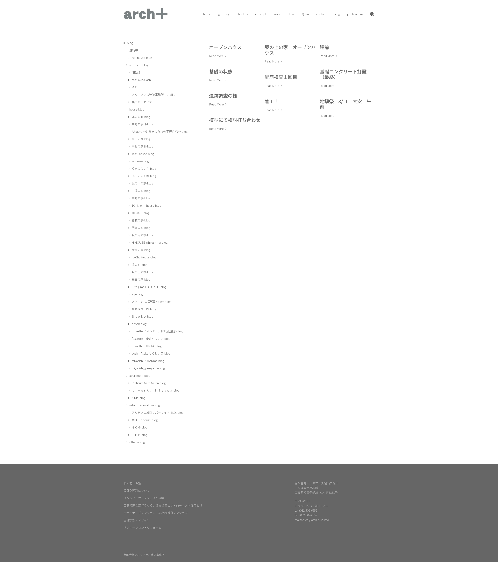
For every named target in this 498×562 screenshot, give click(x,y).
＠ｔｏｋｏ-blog (142, 316)
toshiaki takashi (141, 80)
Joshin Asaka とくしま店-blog (151, 353)
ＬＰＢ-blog (139, 435)
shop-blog (136, 294)
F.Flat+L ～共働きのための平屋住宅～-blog (160, 131)
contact (321, 14)
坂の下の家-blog (142, 183)
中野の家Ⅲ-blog (142, 124)
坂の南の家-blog (142, 235)
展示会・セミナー (143, 102)
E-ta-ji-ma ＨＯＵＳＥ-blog (149, 287)
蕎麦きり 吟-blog (144, 309)
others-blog (137, 442)
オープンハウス (225, 47)
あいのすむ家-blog (144, 176)
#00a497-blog (140, 213)
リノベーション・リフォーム (142, 527)
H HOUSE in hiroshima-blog (149, 242)
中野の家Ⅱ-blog (142, 146)
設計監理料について (137, 490)
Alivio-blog (138, 398)
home (207, 14)
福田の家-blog (141, 279)
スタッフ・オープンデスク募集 (144, 498)
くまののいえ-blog (144, 168)
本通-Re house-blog (145, 420)
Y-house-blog (140, 161)
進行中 (133, 50)
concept (260, 14)
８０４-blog (139, 427)
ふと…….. (138, 87)
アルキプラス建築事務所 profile (153, 94)
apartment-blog (139, 375)
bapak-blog (139, 324)
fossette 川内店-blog (146, 346)
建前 (324, 47)
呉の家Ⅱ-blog (141, 117)
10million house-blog (146, 205)
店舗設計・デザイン (137, 520)
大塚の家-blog (141, 250)
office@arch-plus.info (315, 520)
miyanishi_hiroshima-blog (148, 361)
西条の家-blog (141, 228)
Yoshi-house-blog (143, 154)
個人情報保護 (132, 483)
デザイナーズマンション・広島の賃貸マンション (156, 513)
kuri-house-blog (142, 57)
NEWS (136, 72)
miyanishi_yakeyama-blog (148, 368)
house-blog (136, 109)
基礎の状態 (220, 71)
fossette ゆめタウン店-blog (151, 338)
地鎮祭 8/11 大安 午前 (345, 104)
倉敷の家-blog (141, 220)
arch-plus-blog (138, 65)
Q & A (305, 14)
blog (337, 14)
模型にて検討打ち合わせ (234, 119)
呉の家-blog (139, 265)
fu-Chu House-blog (144, 257)
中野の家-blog (141, 198)
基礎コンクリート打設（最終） (343, 74)
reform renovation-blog (144, 405)
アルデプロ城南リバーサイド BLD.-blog (157, 412)
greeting (223, 14)
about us (242, 14)
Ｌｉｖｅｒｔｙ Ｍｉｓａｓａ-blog (155, 390)
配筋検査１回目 (281, 76)
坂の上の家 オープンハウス (290, 50)
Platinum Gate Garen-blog (149, 383)
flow (292, 14)
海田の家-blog (141, 139)
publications (355, 14)
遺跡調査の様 (223, 95)
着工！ (272, 101)
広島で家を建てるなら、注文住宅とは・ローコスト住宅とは (163, 505)
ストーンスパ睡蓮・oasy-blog (151, 301)
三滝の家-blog (141, 191)
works (277, 14)
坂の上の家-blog (142, 272)
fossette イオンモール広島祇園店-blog (157, 331)
